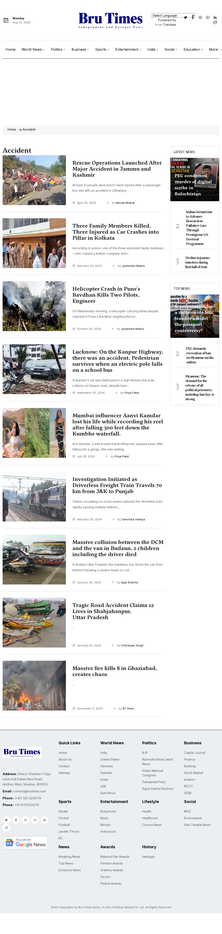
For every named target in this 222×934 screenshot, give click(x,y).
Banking (190, 766)
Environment (193, 818)
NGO (187, 811)
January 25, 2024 (89, 645)
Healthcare (150, 818)
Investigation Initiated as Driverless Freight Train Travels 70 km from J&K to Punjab (117, 485)
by (123, 202)
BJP (145, 752)
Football (64, 825)
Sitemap (64, 773)
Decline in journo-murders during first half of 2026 (198, 262)
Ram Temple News (197, 825)
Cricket (64, 818)
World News (32, 49)
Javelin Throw (69, 831)
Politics (56, 49)
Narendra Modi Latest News (157, 762)
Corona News (152, 825)
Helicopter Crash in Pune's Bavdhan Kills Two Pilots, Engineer (106, 295)
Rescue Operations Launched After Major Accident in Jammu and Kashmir (117, 169)
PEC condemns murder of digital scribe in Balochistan (193, 185)
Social (169, 49)
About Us (65, 759)
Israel (104, 779)
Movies (105, 825)
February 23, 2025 (89, 265)
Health (146, 811)
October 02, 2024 (89, 328)
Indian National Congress (152, 773)
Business (79, 49)
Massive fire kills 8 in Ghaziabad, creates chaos (114, 671)
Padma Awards (110, 883)
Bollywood (108, 811)
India (151, 49)
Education (192, 49)
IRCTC (188, 786)
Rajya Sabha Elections (158, 788)
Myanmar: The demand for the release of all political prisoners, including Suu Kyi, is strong (199, 387)
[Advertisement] (111, 91)
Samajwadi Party (154, 782)
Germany (106, 766)
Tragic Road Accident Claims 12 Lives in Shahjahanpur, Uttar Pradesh (113, 611)
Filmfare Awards (111, 863)
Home (11, 49)
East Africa (107, 793)
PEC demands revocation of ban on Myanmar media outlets (199, 355)
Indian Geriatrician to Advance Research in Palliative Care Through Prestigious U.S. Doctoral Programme (199, 228)
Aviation (189, 779)
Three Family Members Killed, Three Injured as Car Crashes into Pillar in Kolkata (115, 232)
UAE (103, 786)
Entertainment (126, 49)
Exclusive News (70, 870)
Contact (64, 766)
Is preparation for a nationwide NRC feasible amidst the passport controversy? (194, 318)
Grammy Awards (111, 870)
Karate (63, 811)
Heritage (148, 856)
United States (109, 759)
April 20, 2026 (86, 202)
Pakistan (106, 773)
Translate (169, 24)
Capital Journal (194, 752)
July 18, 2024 (86, 456)
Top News (182, 288)
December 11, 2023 (90, 708)
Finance (189, 759)
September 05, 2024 (91, 392)
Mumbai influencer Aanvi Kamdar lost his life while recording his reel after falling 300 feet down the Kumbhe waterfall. (117, 425)
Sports (100, 49)
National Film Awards (114, 856)
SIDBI (187, 793)
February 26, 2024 (89, 519)
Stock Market (193, 773)
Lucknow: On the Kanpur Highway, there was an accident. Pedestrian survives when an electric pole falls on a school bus (117, 361)
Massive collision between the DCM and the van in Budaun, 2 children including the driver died (117, 548)
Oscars (105, 877)
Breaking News (69, 856)
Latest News (184, 152)
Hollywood (108, 831)
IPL (61, 838)
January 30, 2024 (89, 582)
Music (104, 818)
